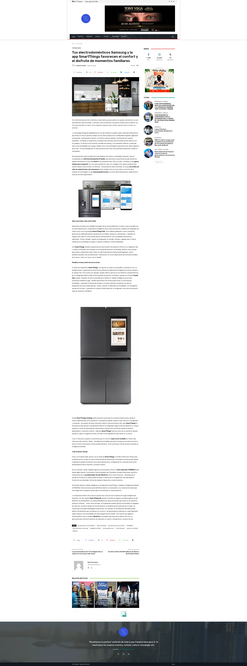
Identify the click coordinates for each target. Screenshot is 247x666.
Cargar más (159, 162)
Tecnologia (79, 43)
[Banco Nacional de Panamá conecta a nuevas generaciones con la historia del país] (148, 153)
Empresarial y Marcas (82, 596)
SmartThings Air (120, 528)
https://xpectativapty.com (94, 564)
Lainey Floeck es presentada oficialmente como (128, 603)
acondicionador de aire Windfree (86, 525)
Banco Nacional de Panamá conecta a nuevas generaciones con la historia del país (165, 154)
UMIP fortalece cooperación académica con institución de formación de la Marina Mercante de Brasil (164, 142)
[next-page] (76, 611)
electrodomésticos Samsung (80, 528)
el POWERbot (129, 525)
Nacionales (158, 137)
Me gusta (148, 53)
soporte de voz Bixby (132, 528)
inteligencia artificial (95, 528)
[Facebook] (169, 1)
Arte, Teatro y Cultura (161, 149)
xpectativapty (81, 65)
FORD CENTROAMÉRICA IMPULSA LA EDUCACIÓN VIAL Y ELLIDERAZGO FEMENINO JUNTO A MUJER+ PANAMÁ (83, 602)
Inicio (73, 43)
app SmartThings (101, 525)
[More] (134, 72)
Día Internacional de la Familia (116, 525)
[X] (174, 1)
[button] (172, 36)
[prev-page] (73, 611)
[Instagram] (171, 1)
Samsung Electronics (108, 528)
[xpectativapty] (73, 65)
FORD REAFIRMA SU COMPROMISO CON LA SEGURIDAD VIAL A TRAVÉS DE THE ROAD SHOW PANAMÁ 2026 (105, 602)
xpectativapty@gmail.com (126, 649)
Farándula (128, 599)
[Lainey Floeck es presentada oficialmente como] (128, 594)
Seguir (159, 53)
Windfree (75, 531)
